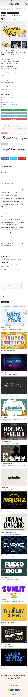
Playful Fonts (18, 352)
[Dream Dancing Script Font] (14, 522)
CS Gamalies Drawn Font (8, 622)
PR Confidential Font (7, 463)
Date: (3, 97)
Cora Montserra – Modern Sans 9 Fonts (11, 201)
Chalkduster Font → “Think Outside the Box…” (14, 187)
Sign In (2, 0)
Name (3, 290)
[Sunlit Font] (14, 589)
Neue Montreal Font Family (14, 219)
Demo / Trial (13, 106)
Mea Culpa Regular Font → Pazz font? (12, 232)
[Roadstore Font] (14, 634)
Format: (4, 99)
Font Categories (9, 8)
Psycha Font (4, 510)
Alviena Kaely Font (6, 395)
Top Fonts (17, 685)
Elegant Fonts (10, 396)
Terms (1, 683)
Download (14, 110)
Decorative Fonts (4, 329)
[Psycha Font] (14, 500)
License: (4, 106)
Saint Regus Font (9, 240)
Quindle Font (4, 487)
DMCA (10, 683)
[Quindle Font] (14, 477)
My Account (14, 0)
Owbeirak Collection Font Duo (7, 166)
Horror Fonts (10, 443)
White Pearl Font (5, 327)
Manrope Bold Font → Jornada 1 (11, 195)
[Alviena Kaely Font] (14, 385)
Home (3, 8)
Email (2, 296)
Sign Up (8, 0)
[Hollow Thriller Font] (14, 431)
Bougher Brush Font (5, 172)
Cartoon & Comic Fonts (6, 419)
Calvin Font (4, 372)
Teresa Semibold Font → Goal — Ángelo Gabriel (14, 198)
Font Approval (24, 683)
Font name (7, 216)
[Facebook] (15, 694)
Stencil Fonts (15, 374)
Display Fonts (17, 8)
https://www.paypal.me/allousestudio (10, 68)
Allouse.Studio (14, 104)
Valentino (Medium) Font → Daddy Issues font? (14, 189)
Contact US (11, 685)
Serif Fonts (16, 443)
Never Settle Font (6, 667)
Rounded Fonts (4, 467)
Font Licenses (16, 683)
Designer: (4, 104)
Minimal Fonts (18, 329)
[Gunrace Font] (14, 545)
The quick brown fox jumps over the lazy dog (14, 138)
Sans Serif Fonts (17, 396)
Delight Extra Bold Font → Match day (12, 192)
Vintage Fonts (17, 579)
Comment (4, 269)
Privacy (6, 683)
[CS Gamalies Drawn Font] (14, 612)
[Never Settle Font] (14, 657)
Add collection (14, 116)
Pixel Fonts (9, 374)
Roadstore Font (5, 644)
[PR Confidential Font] (14, 453)
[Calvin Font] (14, 362)
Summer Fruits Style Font (8, 350)
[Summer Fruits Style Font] (14, 340)
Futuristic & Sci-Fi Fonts (12, 465)
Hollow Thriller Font (6, 441)
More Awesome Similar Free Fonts (14, 306)
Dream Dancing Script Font (8, 532)
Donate (15, 119)
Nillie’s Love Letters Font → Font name (13, 235)
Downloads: (5, 102)
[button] (26, 4)
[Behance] (13, 694)
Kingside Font (5, 417)
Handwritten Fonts (5, 420)
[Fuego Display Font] (14, 567)
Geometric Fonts (22, 465)
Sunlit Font (4, 599)
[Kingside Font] (14, 407)
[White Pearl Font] (14, 317)
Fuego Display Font (6, 577)
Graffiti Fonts (16, 12)
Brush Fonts (4, 12)
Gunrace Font (5, 555)
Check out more (14, 113)
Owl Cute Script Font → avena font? (12, 213)
